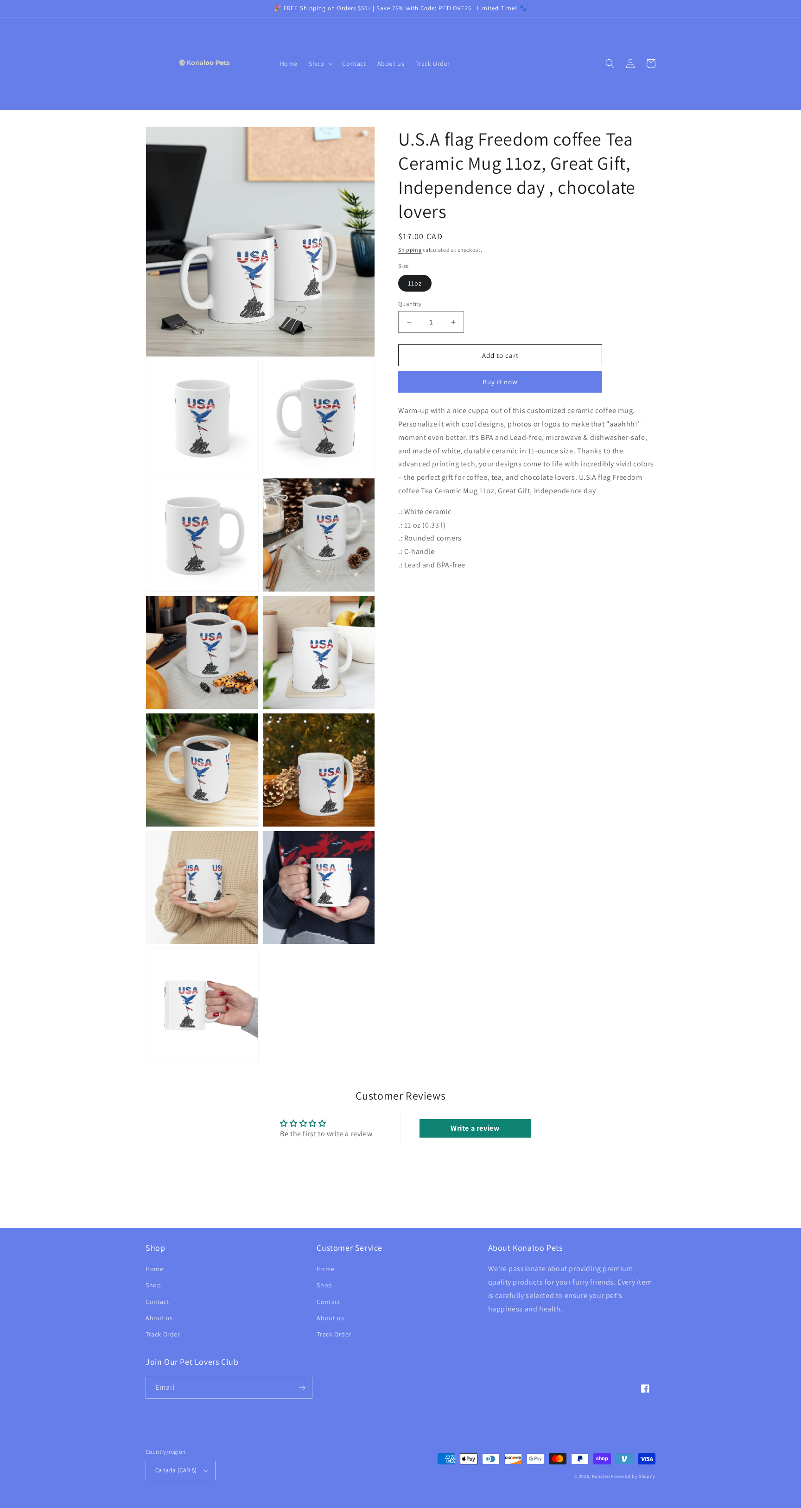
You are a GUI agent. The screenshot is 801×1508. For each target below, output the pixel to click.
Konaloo (601, 1476)
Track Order (163, 1334)
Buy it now (500, 381)
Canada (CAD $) (176, 1470)
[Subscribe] (302, 1388)
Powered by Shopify (633, 1476)
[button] (320, 63)
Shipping (410, 249)
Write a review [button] (475, 1128)
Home (154, 1269)
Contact (157, 1302)
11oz (415, 283)
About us (159, 1318)
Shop (153, 1285)
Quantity (409, 304)
